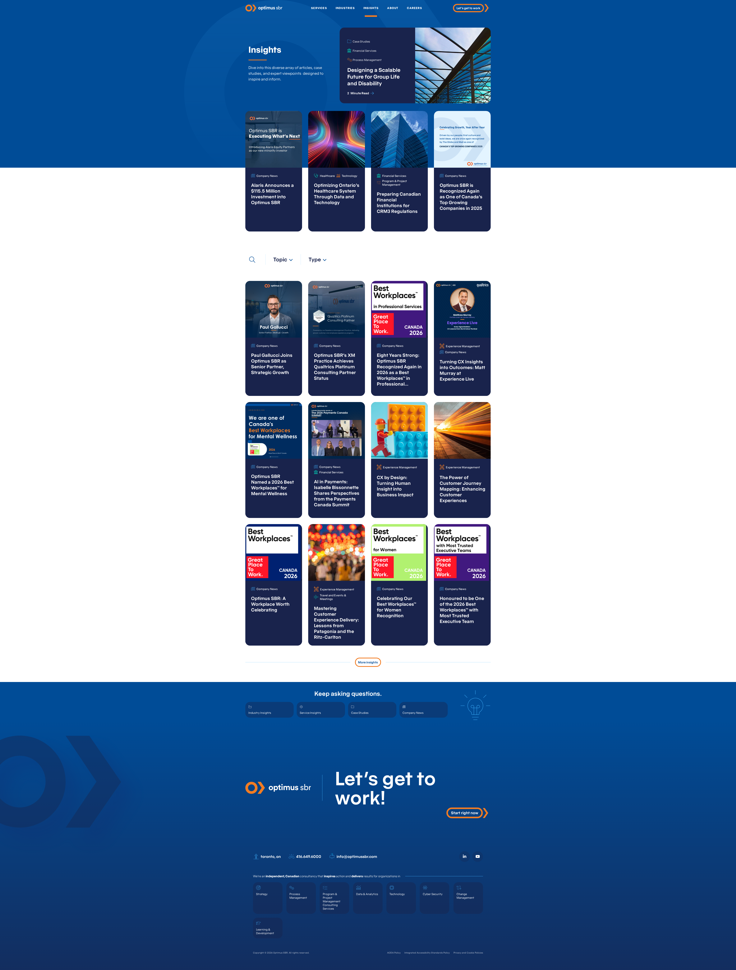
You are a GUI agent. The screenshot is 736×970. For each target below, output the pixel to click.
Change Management (465, 895)
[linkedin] (464, 856)
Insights (371, 8)
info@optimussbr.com (357, 856)
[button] (283, 259)
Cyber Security (433, 894)
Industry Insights (259, 713)
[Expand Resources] (252, 260)
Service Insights (310, 713)
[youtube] (477, 856)
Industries (345, 8)
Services (319, 8)
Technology (397, 894)
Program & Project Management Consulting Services (331, 901)
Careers (414, 8)
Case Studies (360, 713)
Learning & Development (265, 931)
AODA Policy (394, 952)
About (392, 8)
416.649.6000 (308, 856)
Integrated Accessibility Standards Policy (427, 952)
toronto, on (271, 856)
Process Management (298, 895)
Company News (413, 713)
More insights (368, 662)
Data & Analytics (367, 894)
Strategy (262, 894)
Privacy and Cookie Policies (468, 952)
